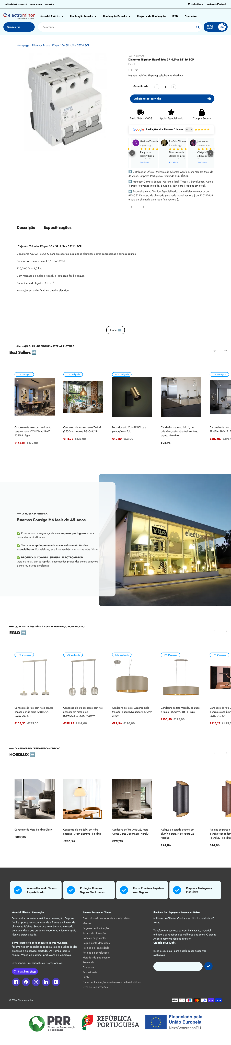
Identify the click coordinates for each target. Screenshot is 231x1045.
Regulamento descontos (96, 943)
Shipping (153, 75)
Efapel (131, 64)
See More (142, 162)
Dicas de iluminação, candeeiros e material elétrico (112, 982)
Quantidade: (141, 86)
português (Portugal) (216, 4)
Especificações (58, 227)
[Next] (143, 207)
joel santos (201, 141)
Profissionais (90, 972)
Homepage (23, 45)
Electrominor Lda (25, 1000)
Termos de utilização (94, 933)
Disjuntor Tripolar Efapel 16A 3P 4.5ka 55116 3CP (61, 45)
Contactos (88, 967)
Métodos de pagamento (96, 957)
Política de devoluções (96, 953)
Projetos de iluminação (96, 928)
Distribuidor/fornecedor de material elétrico (107, 918)
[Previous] (132, 207)
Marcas (87, 923)
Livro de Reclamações (95, 987)
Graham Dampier (147, 141)
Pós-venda (88, 962)
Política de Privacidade (96, 948)
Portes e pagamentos (94, 938)
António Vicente (175, 141)
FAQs (86, 977)
